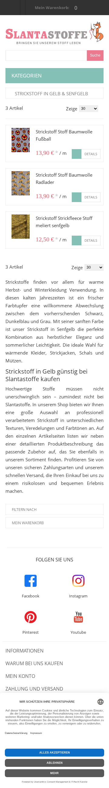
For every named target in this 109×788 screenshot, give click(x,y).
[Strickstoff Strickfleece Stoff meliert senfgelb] (20, 226)
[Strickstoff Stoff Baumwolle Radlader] (20, 183)
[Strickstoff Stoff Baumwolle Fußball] (20, 140)
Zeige (71, 109)
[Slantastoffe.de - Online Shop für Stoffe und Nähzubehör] (54, 32)
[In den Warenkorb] (76, 154)
